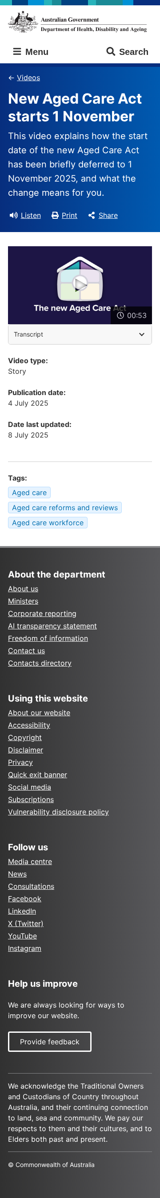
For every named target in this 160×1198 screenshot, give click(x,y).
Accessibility (29, 725)
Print (69, 215)
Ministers (23, 601)
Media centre (30, 861)
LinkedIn (22, 911)
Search (133, 52)
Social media (29, 787)
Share (108, 215)
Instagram (24, 948)
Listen (31, 215)
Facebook (24, 898)
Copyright (25, 737)
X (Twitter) (26, 923)
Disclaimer (25, 749)
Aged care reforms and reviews (65, 507)
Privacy (20, 762)
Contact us (26, 650)
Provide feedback (50, 1041)
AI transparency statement (52, 625)
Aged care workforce (48, 522)
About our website (39, 712)
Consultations (31, 886)
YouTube (22, 935)
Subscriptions (31, 799)
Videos (28, 77)
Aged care (29, 492)
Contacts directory (40, 663)
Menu (35, 52)
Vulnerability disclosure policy (58, 811)
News (17, 873)
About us (23, 588)
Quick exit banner (37, 774)
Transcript (28, 334)
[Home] (80, 21)
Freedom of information (48, 638)
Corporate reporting (42, 613)
